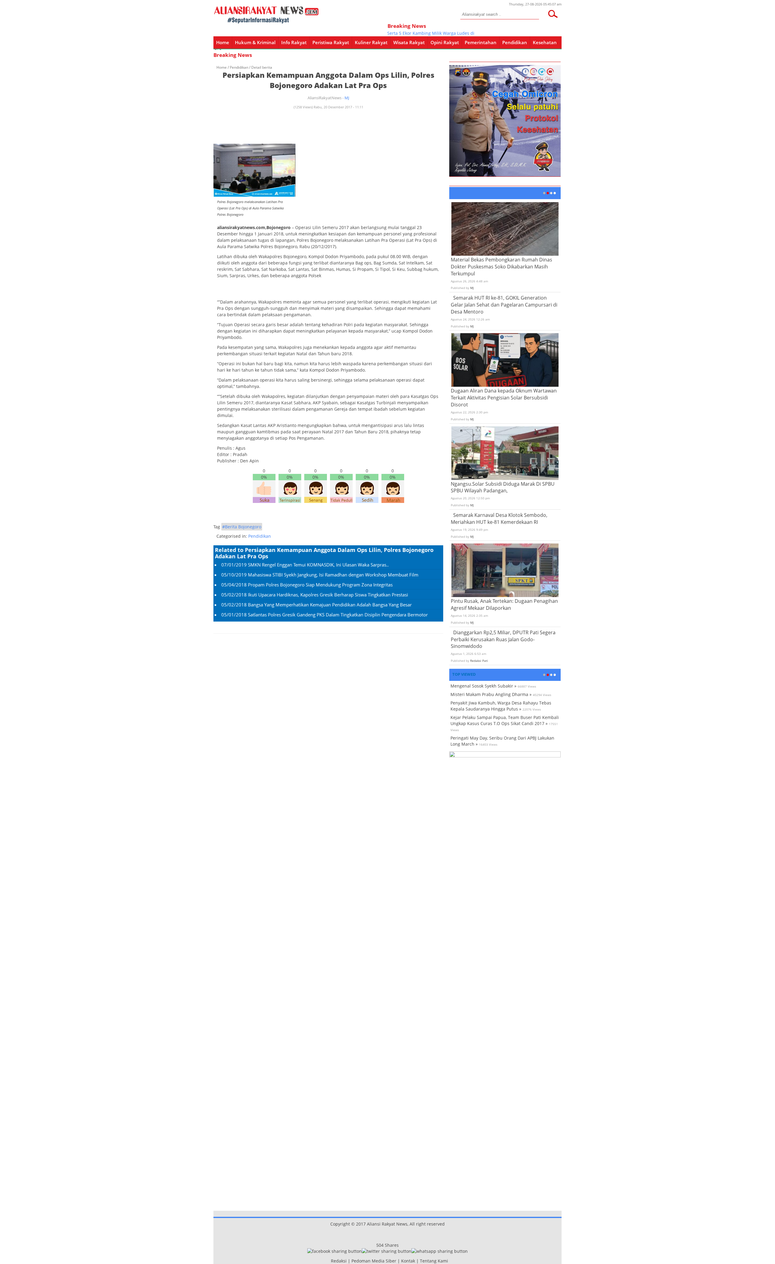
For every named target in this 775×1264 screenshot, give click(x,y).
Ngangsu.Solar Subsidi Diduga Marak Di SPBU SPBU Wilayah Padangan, (503, 487)
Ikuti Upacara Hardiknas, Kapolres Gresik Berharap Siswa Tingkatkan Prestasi (328, 595)
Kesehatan (545, 42)
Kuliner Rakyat (371, 42)
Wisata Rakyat (409, 42)
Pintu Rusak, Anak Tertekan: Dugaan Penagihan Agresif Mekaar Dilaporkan (504, 604)
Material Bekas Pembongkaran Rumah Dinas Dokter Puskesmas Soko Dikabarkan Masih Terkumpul (501, 266)
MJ (347, 97)
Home (222, 42)
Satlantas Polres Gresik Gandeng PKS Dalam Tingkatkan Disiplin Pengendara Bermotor (338, 615)
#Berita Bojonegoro (241, 527)
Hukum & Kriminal (255, 42)
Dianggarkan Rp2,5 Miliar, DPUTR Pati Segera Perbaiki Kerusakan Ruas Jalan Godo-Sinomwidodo (503, 639)
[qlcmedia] (329, 1261)
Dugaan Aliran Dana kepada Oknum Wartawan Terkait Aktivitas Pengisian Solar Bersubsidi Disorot (504, 397)
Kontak (408, 1261)
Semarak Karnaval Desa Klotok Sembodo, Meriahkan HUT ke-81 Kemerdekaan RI (499, 518)
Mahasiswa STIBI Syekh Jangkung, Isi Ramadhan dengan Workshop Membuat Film (333, 575)
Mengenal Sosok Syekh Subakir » (483, 686)
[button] (552, 14)
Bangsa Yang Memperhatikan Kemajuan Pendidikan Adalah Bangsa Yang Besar (330, 605)
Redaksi (339, 1261)
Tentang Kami (434, 1261)
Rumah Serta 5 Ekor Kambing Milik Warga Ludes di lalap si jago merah (426, 33)
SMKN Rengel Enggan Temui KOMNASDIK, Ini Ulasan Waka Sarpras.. (318, 565)
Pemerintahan (480, 42)
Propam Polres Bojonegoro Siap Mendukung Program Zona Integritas (320, 585)
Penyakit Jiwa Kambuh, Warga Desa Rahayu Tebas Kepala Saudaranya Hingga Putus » (500, 706)
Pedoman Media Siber (373, 1261)
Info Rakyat (294, 42)
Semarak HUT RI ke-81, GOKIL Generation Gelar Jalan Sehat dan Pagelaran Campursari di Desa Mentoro (504, 304)
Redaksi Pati (479, 660)
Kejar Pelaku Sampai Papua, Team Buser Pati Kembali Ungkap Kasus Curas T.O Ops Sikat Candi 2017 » (504, 720)
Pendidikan (514, 42)
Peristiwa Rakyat (330, 42)
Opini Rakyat (444, 42)
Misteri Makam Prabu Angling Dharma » (491, 694)
